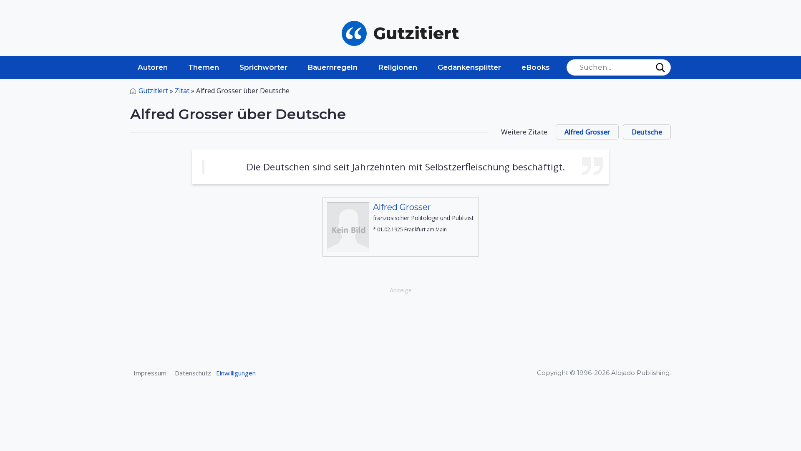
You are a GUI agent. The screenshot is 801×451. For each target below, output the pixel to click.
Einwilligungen (236, 373)
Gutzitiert (153, 90)
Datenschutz (193, 373)
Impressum (150, 373)
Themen (203, 67)
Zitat (182, 90)
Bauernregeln (332, 67)
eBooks (535, 67)
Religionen (397, 67)
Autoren (153, 67)
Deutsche (647, 132)
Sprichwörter (263, 67)
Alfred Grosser (587, 132)
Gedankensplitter (469, 67)
